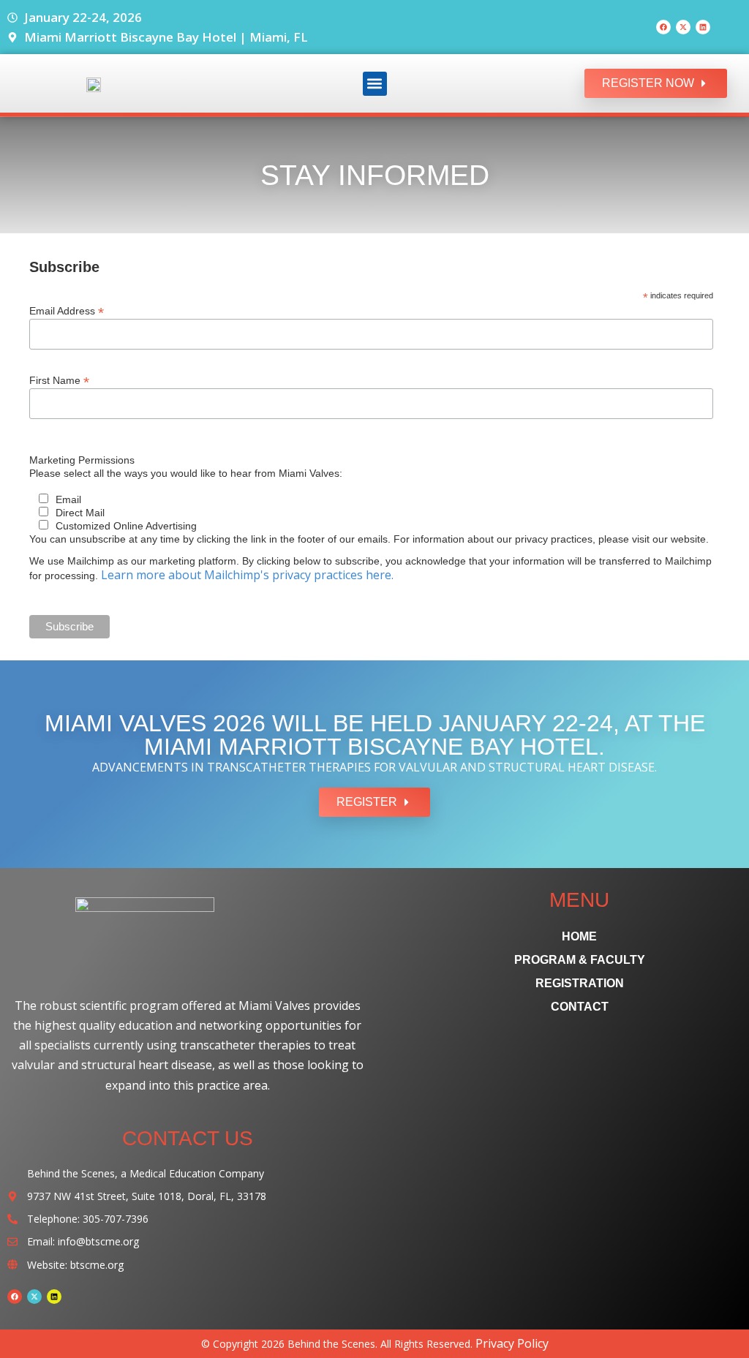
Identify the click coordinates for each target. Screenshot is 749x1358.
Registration (579, 983)
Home (579, 936)
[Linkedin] (703, 27)
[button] (375, 84)
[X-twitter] (683, 27)
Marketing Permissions (82, 460)
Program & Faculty (579, 960)
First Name (59, 380)
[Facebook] (663, 27)
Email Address (66, 310)
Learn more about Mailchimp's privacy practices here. (247, 575)
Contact (580, 1006)
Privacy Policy (512, 1343)
